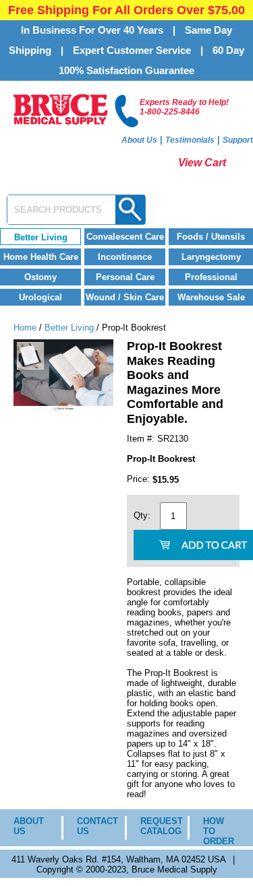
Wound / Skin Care (125, 297)
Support (238, 140)
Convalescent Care (125, 237)
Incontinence (125, 257)
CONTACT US (91, 826)
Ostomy (40, 277)
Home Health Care (40, 257)
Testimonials (190, 140)
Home (24, 327)
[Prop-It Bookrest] (63, 408)
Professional (211, 277)
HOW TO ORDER (218, 831)
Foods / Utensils (211, 237)
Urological (40, 297)
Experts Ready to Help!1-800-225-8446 (184, 107)
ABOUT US (27, 826)
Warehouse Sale (211, 297)
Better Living (40, 237)
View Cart (202, 162)
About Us (139, 140)
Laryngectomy (211, 257)
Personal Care (125, 277)
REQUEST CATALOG (154, 826)
